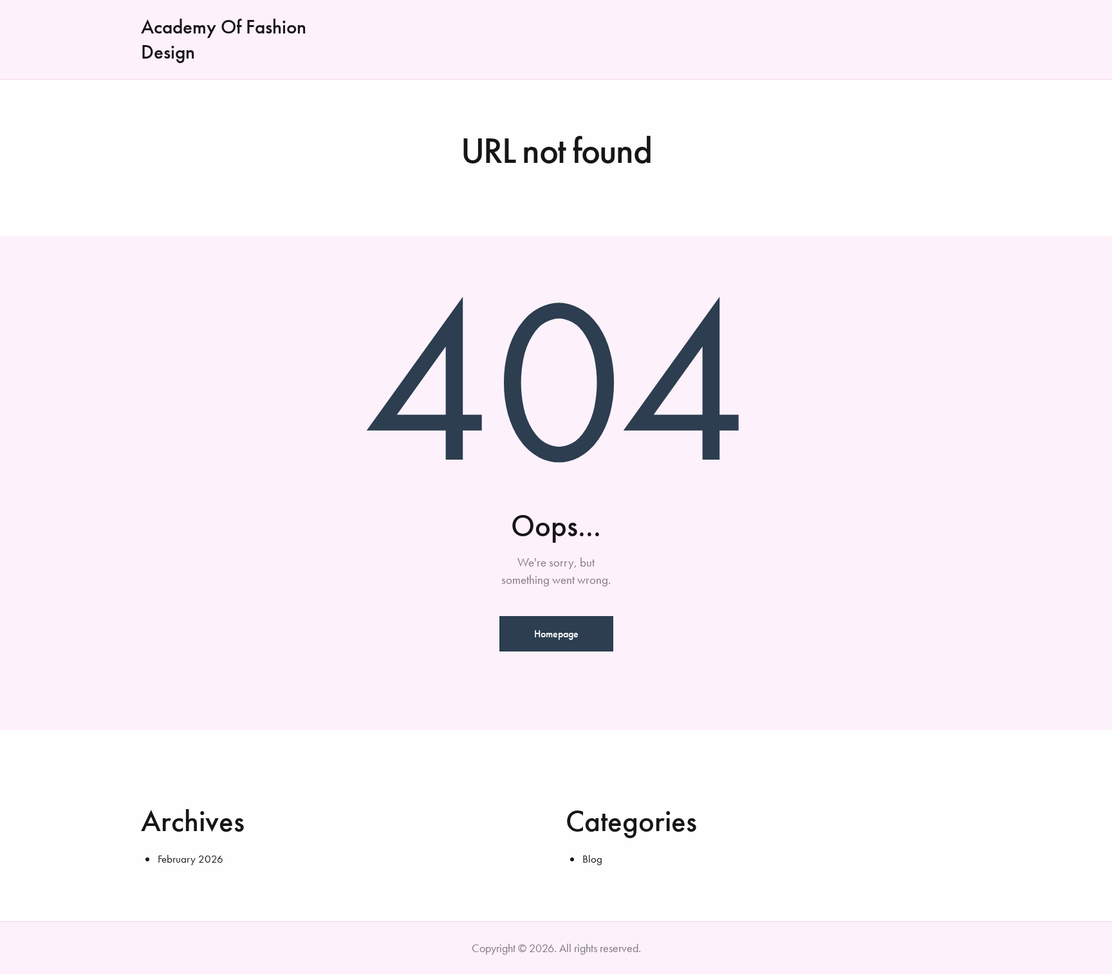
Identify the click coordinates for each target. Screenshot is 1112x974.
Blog (592, 859)
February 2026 (190, 859)
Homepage (556, 634)
